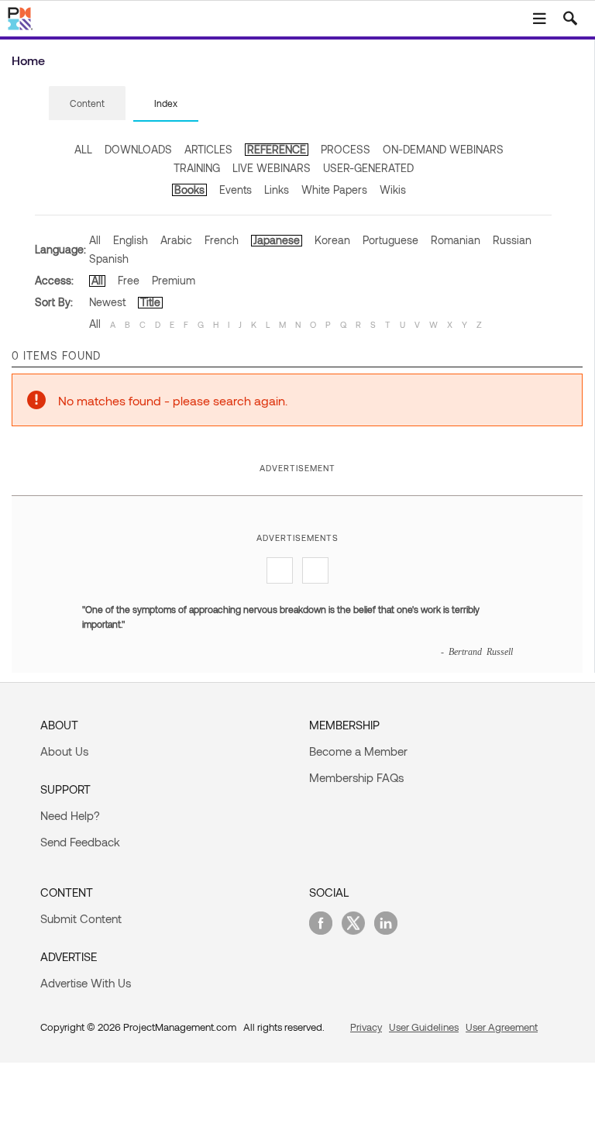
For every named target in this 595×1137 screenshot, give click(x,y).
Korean (332, 239)
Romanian (455, 239)
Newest (107, 301)
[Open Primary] (539, 18)
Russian (512, 239)
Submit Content (81, 918)
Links (276, 189)
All (95, 239)
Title (150, 301)
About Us (64, 751)
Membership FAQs (356, 777)
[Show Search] (570, 18)
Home (28, 60)
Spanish (109, 258)
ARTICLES (208, 149)
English (130, 239)
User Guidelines (424, 1027)
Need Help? (70, 815)
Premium (173, 280)
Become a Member (358, 751)
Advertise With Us (85, 983)
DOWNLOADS (138, 149)
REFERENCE (276, 149)
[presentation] (87, 103)
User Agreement (502, 1027)
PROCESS (345, 149)
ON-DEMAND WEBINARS (443, 149)
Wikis (393, 189)
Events (235, 189)
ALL (83, 149)
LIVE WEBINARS (271, 167)
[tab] (87, 104)
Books (189, 189)
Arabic (176, 239)
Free (128, 280)
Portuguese (390, 239)
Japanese (276, 239)
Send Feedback (80, 842)
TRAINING (197, 167)
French (222, 239)
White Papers (334, 189)
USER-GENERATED (368, 167)
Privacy (366, 1027)
